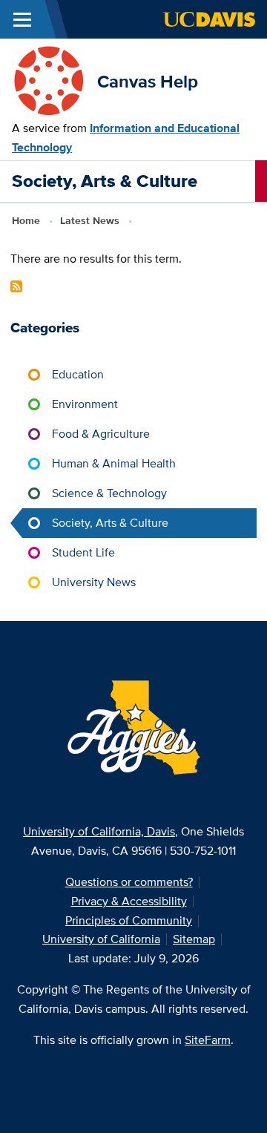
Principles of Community (128, 920)
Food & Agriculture (101, 433)
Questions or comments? (129, 881)
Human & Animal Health (114, 463)
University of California (101, 939)
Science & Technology (109, 493)
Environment (85, 404)
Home (26, 220)
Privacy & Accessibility (129, 901)
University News (94, 582)
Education (78, 374)
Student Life (83, 552)
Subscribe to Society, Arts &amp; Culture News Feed (16, 286)
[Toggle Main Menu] (22, 19)
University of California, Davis (99, 831)
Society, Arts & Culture (110, 522)
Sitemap (194, 939)
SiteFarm (208, 1039)
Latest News (89, 220)
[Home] (48, 80)
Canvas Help (147, 81)
